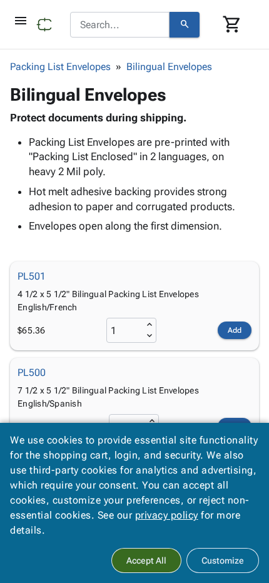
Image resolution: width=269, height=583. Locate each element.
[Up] (150, 325)
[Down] (150, 336)
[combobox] (120, 25)
